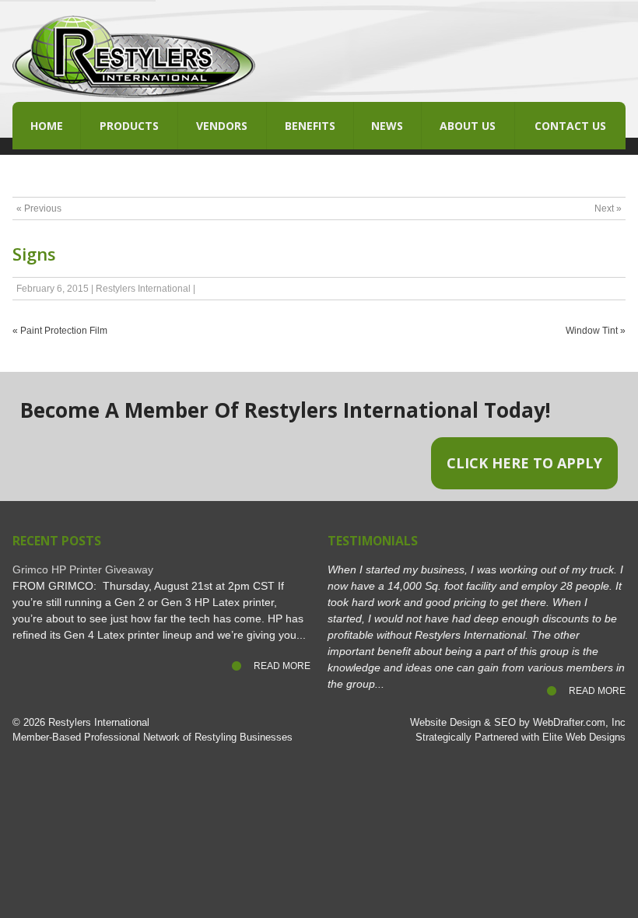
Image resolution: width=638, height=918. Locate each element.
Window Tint (592, 330)
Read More (282, 665)
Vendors (221, 125)
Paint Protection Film (63, 330)
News (387, 125)
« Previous (38, 208)
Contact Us (570, 125)
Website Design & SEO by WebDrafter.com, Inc (518, 722)
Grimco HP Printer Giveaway (82, 569)
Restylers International (143, 288)
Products (129, 125)
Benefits (310, 125)
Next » (608, 208)
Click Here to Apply (524, 463)
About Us (468, 125)
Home (46, 125)
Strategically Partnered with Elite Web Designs (520, 737)
